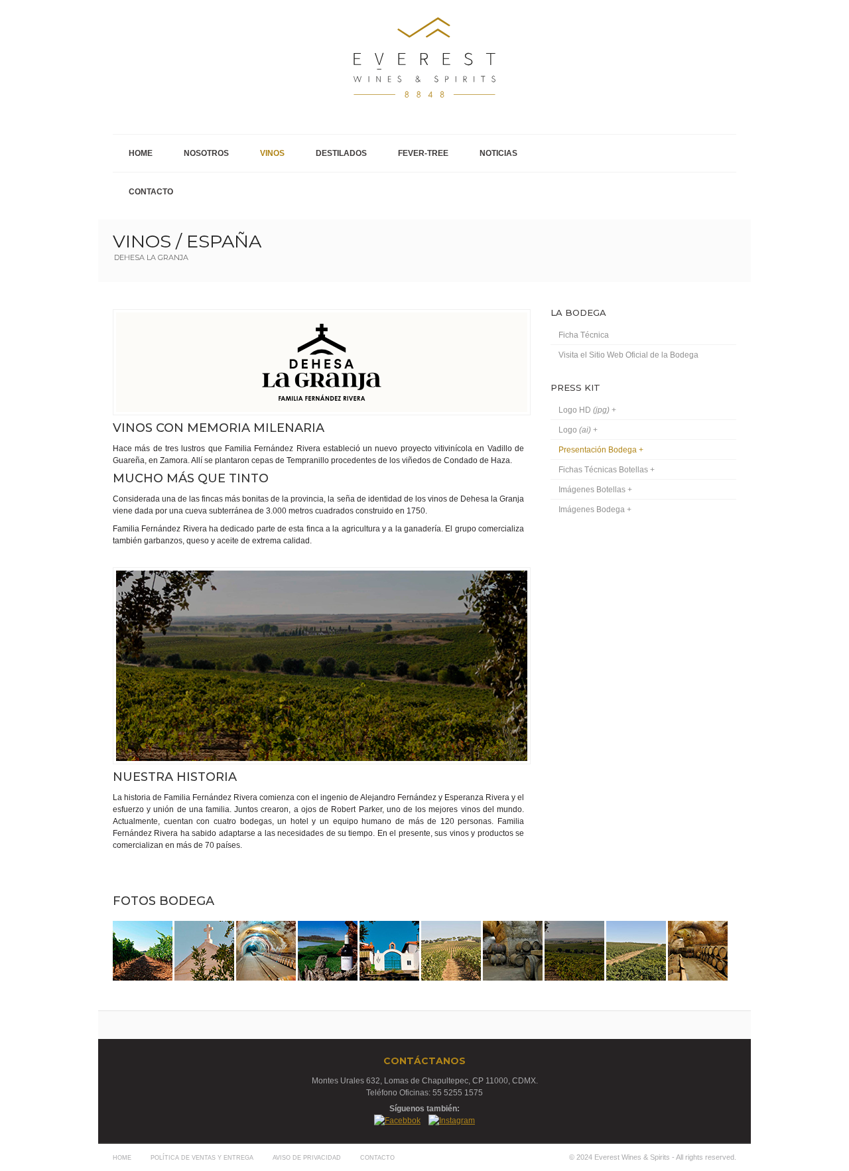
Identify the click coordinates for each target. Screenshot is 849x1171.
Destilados (341, 153)
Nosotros (206, 153)
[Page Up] (728, 1130)
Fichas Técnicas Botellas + (606, 469)
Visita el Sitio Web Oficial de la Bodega (628, 355)
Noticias (498, 153)
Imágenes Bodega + (594, 509)
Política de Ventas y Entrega (202, 1157)
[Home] (728, 247)
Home (141, 153)
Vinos (272, 153)
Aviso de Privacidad (307, 1157)
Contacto (151, 191)
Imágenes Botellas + (595, 489)
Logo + (578, 430)
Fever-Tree (423, 153)
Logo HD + (587, 410)
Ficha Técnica (583, 335)
